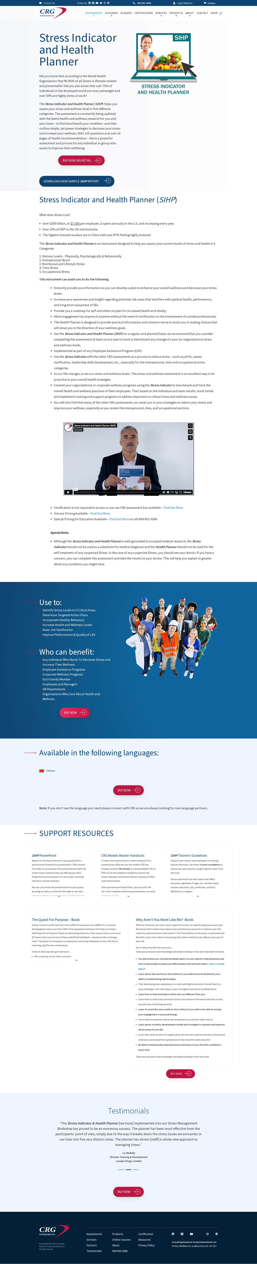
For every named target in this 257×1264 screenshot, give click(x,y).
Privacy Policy (146, 1245)
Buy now (70, 712)
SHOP (214, 13)
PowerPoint (44, 855)
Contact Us (49, 3)
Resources (144, 1239)
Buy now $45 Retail (77, 160)
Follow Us (82, 3)
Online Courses (121, 1239)
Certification (145, 1234)
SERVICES (161, 13)
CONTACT (202, 13)
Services (91, 1239)
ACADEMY (126, 13)
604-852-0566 (144, 3)
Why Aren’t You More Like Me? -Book (164, 919)
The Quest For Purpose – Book (56, 919)
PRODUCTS (176, 13)
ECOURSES (111, 13)
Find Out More (173, 507)
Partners (91, 1245)
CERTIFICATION (143, 13)
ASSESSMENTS (93, 13)
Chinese (50, 770)
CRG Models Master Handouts (122, 855)
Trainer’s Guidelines (189, 855)
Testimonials (94, 1251)
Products (117, 1234)
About (115, 1245)
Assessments (94, 1234)
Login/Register (185, 3)
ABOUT (189, 13)
